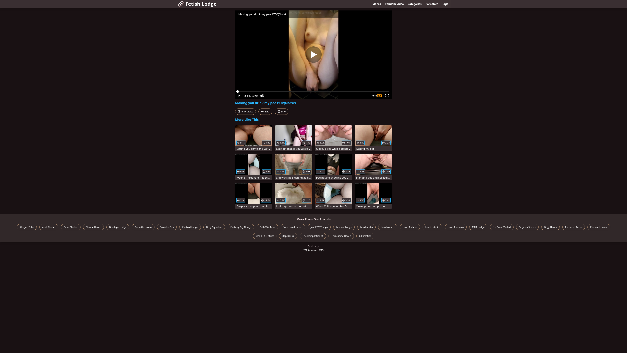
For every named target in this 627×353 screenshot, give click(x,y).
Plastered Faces (573, 227)
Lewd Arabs (366, 227)
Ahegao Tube (27, 227)
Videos (376, 4)
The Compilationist (313, 235)
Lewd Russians (456, 227)
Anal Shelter (49, 227)
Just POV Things (319, 227)
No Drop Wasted (502, 227)
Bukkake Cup (167, 227)
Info (283, 111)
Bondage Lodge (117, 227)
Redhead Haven (599, 227)
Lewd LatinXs (432, 227)
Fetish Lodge (201, 3)
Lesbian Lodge (344, 227)
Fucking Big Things (240, 227)
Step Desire (288, 235)
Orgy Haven (550, 227)
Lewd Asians (387, 227)
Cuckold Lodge (190, 227)
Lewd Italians (410, 227)
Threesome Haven (341, 235)
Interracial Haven (292, 227)
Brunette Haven (143, 227)
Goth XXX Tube (267, 227)
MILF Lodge (478, 227)
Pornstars (432, 4)
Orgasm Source (527, 227)
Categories (415, 4)
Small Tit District (265, 235)
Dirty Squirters (214, 227)
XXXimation (365, 235)
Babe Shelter (71, 227)
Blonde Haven (93, 227)
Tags (445, 4)
